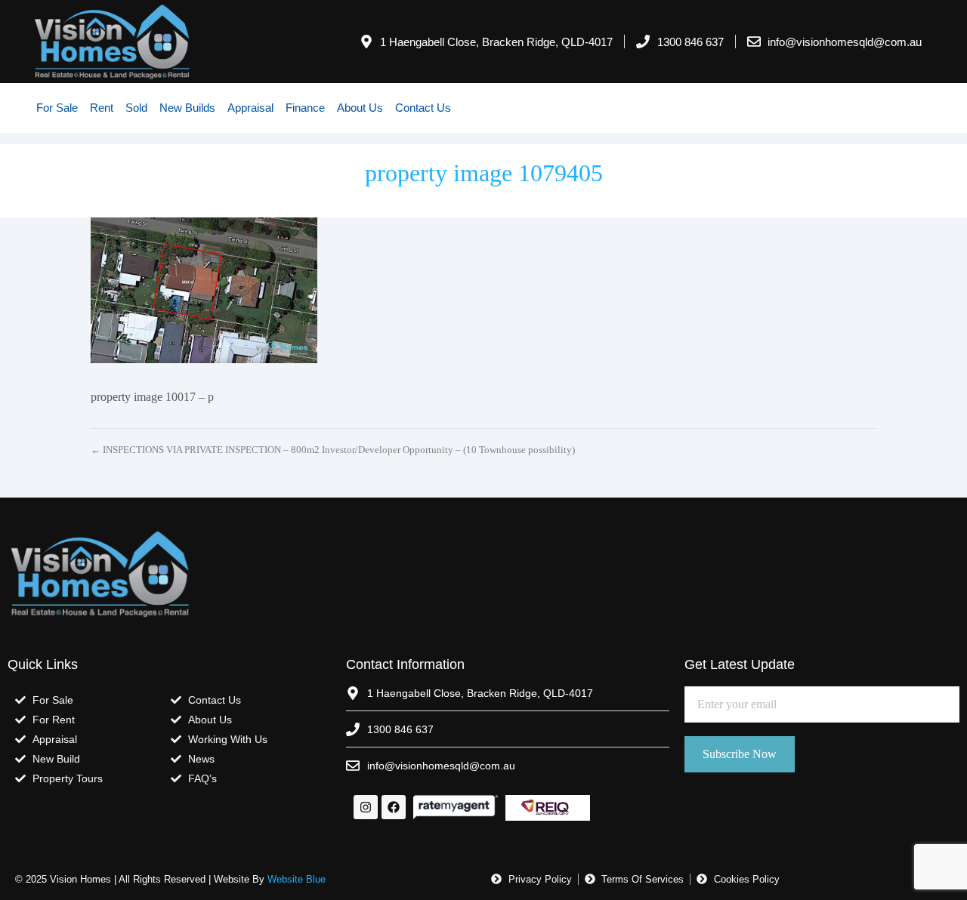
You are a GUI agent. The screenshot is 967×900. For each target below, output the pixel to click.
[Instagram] (366, 807)
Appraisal (250, 107)
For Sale (57, 107)
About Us (360, 107)
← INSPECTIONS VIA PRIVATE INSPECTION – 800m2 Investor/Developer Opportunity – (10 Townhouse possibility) (333, 449)
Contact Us (423, 107)
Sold (136, 107)
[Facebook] (394, 807)
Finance (305, 107)
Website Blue (296, 879)
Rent (101, 107)
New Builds (187, 107)
